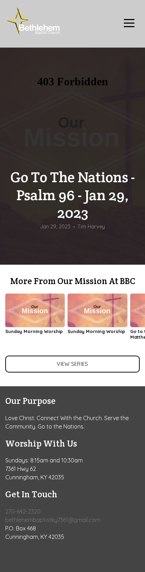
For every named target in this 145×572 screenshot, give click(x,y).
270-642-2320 (22, 511)
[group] (35, 317)
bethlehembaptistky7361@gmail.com (52, 519)
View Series (72, 364)
